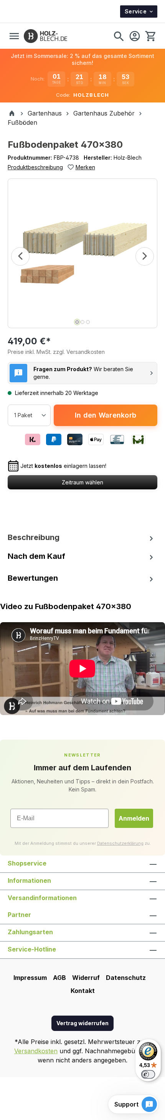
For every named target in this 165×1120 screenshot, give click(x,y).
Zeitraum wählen (82, 482)
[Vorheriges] (20, 256)
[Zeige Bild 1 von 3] (77, 322)
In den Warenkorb (105, 415)
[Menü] (14, 36)
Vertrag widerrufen (82, 1023)
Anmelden (134, 818)
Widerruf (86, 977)
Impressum (30, 977)
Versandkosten (36, 1051)
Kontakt (83, 990)
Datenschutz (126, 977)
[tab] (82, 537)
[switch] (148, 1074)
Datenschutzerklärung (120, 843)
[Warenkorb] (150, 36)
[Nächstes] (144, 256)
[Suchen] (119, 36)
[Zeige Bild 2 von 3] (82, 322)
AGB (59, 977)
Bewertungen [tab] (33, 578)
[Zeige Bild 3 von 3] (88, 322)
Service (136, 11)
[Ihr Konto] (135, 36)
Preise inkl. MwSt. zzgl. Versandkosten (56, 352)
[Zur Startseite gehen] (45, 36)
